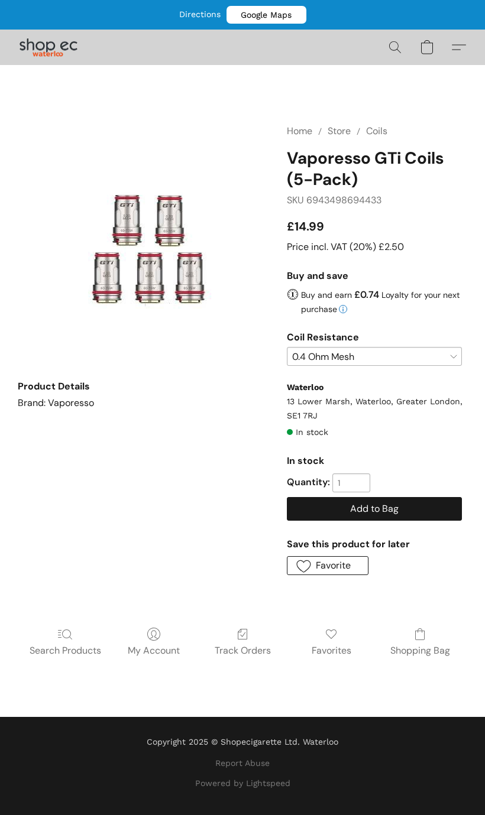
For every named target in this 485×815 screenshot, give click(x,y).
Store (339, 131)
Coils (376, 131)
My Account (154, 650)
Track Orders (243, 650)
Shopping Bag (420, 650)
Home (299, 131)
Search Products (65, 650)
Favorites (331, 650)
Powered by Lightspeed (242, 783)
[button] (266, 15)
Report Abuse (242, 763)
